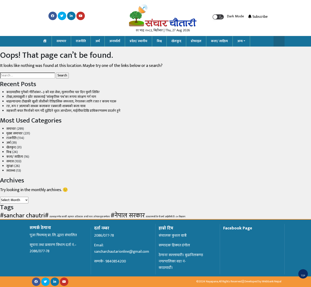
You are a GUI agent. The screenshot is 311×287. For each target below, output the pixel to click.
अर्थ (97, 41)
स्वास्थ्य (10, 171)
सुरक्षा (9, 166)
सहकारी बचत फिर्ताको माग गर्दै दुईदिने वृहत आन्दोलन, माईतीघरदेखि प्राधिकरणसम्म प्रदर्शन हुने (63, 111)
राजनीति (81, 41)
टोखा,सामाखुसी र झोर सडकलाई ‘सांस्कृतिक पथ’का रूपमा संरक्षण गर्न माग (51, 97)
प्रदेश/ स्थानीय (138, 41)
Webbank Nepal (271, 281)
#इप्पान (71, 217)
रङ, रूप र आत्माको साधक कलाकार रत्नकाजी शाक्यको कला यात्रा (45, 106)
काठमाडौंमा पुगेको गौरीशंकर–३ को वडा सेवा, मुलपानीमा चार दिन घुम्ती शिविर (53, 92)
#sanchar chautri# (24, 215)
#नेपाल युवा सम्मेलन (102, 217)
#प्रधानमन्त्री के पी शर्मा (155, 217)
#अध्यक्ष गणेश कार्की (58, 217)
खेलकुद (176, 41)
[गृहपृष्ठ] (45, 41)
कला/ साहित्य (219, 41)
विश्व (159, 41)
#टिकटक (79, 217)
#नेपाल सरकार (128, 215)
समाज (10, 161)
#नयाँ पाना (88, 217)
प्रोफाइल (196, 41)
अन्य (240, 41)
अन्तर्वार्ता (114, 41)
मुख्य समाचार (14, 133)
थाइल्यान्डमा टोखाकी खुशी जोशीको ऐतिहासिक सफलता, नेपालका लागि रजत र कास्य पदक (61, 101)
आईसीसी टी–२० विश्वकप (175, 217)
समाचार (61, 41)
